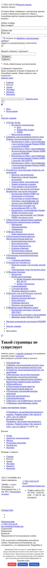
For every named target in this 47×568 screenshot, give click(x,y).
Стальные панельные (20, 260)
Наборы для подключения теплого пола (24, 367)
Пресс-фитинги (18, 300)
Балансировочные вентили (23, 241)
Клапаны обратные (20, 248)
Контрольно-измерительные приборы (23, 382)
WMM (19, 132)
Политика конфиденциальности (11, 499)
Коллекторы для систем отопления (21, 377)
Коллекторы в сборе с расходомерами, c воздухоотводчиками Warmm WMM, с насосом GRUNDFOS (28, 158)
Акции (9, 87)
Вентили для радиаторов (22, 175)
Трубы (17, 363)
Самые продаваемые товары (13, 407)
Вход (8, 109)
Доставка (10, 89)
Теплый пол (24, 396)
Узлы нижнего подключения (24, 186)
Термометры (17, 229)
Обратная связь (8, 521)
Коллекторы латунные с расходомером (28, 315)
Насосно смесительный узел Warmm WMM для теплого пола (27, 216)
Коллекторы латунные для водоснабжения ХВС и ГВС (24, 206)
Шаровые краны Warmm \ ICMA (25, 317)
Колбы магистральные (21, 277)
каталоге (20, 356)
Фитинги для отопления (22, 305)
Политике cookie (23, 560)
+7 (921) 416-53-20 (30, 481)
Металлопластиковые (21, 134)
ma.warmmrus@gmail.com (33, 486)
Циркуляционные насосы (22, 234)
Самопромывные (19, 286)
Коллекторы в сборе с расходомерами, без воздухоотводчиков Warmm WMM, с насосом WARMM (28, 151)
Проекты (10, 92)
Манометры (16, 224)
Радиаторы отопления (16, 443)
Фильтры (20, 398)
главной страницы (24, 353)
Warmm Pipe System (25, 130)
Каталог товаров (8, 118)
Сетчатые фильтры (19, 288)
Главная (9, 82)
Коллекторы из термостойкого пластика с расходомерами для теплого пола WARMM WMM (25, 200)
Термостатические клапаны (23, 184)
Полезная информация (11, 505)
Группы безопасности (21, 246)
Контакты (10, 94)
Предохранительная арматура (19, 389)
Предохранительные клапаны (24, 253)
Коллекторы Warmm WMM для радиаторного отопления (25, 195)
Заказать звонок (24, 4)
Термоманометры (19, 227)
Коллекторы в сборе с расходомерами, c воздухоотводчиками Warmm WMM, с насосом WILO (28, 165)
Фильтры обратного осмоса (23, 291)
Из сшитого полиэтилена (22, 125)
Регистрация (11, 111)
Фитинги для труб (33, 401)
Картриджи (16, 274)
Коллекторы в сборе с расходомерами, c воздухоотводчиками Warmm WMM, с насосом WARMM (28, 143)
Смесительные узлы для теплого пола (28, 269)
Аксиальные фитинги (21, 296)
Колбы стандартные (25, 284)
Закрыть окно (7, 78)
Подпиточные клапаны (21, 250)
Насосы (18, 384)
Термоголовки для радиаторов (25, 182)
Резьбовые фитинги (20, 303)
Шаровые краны (30, 403)
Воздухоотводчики (19, 243)
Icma (19, 127)
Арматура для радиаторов (17, 438)
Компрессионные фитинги (23, 298)
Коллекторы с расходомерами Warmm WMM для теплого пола (28, 211)
